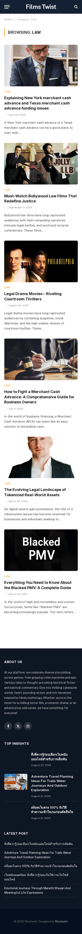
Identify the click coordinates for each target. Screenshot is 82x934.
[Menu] (7, 7)
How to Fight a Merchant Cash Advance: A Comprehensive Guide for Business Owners (39, 396)
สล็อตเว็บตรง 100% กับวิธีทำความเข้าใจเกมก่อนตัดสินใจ (40, 866)
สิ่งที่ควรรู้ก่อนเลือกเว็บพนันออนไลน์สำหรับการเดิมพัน (38, 844)
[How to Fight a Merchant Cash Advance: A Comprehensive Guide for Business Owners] (41, 359)
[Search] (75, 7)
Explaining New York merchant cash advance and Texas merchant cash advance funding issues (37, 103)
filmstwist (61, 921)
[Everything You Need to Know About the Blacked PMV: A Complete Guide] (41, 550)
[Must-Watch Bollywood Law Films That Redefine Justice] (41, 163)
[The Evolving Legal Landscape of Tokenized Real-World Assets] (41, 457)
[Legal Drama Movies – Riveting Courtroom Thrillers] (41, 261)
